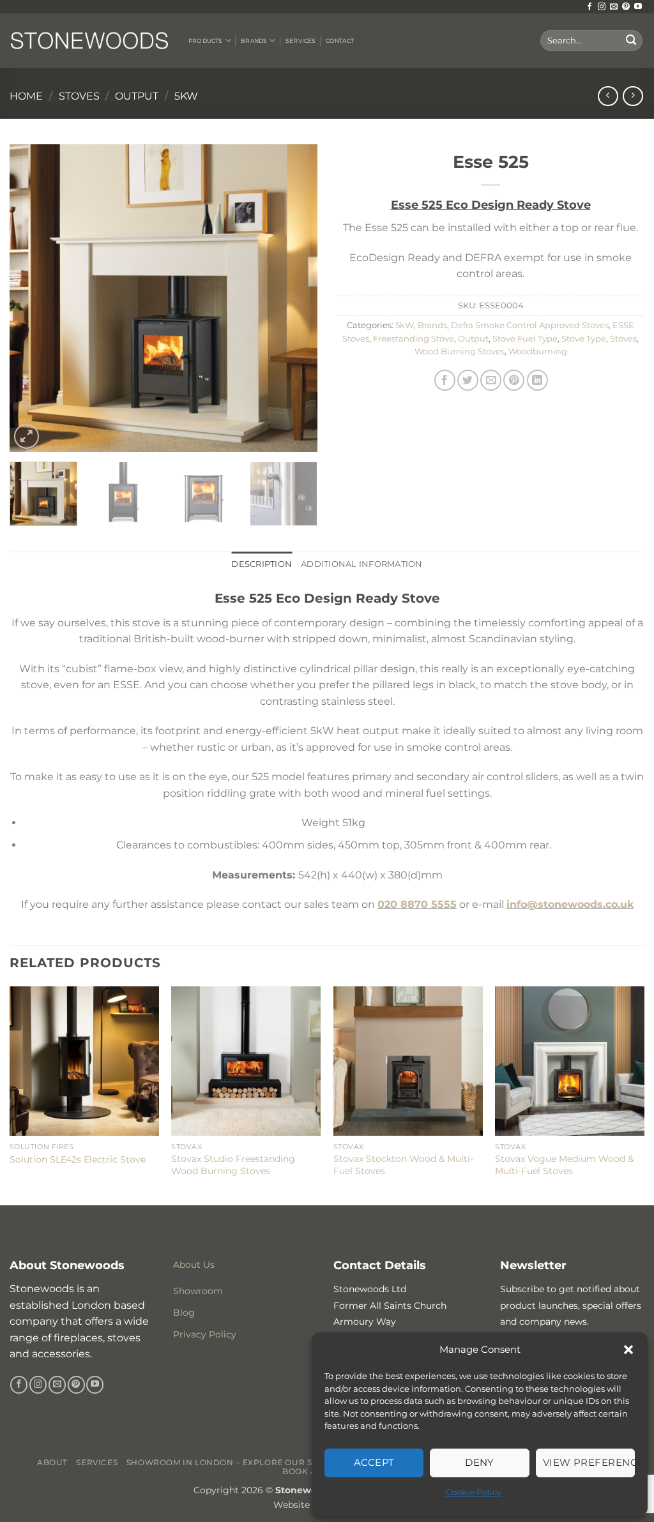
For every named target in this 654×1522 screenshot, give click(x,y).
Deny (479, 1462)
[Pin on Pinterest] (513, 380)
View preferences (589, 1462)
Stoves (79, 96)
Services (300, 40)
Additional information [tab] (362, 564)
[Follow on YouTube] (638, 7)
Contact (340, 40)
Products (205, 40)
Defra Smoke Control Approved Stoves (530, 325)
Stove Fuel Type (525, 338)
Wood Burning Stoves (459, 351)
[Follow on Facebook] (589, 7)
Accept (374, 1462)
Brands (254, 40)
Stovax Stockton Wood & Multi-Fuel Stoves (403, 1165)
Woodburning (537, 351)
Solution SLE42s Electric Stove (78, 1159)
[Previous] (31, 298)
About (52, 1462)
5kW (186, 96)
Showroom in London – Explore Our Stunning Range (256, 1462)
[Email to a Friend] (490, 380)
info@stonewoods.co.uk (570, 904)
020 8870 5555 (417, 904)
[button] (628, 1349)
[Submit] (631, 41)
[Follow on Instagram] (601, 7)
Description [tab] (261, 564)
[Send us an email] (614, 7)
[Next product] (608, 96)
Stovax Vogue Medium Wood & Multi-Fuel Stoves (564, 1165)
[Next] (295, 298)
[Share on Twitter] (467, 380)
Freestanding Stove (413, 338)
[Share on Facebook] (444, 380)
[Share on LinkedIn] (537, 380)
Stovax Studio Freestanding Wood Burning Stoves (233, 1165)
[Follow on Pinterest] (626, 7)
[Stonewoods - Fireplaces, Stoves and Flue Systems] (89, 40)
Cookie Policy (473, 1492)
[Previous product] (633, 96)
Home (26, 96)
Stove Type (583, 338)
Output (136, 96)
